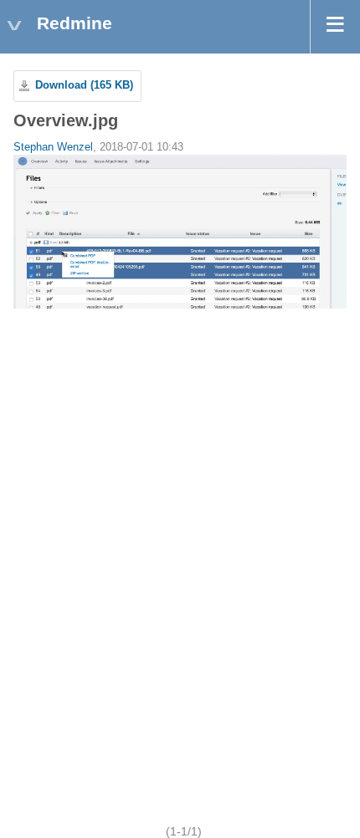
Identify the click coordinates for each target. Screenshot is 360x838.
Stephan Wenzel (53, 147)
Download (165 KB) (84, 85)
